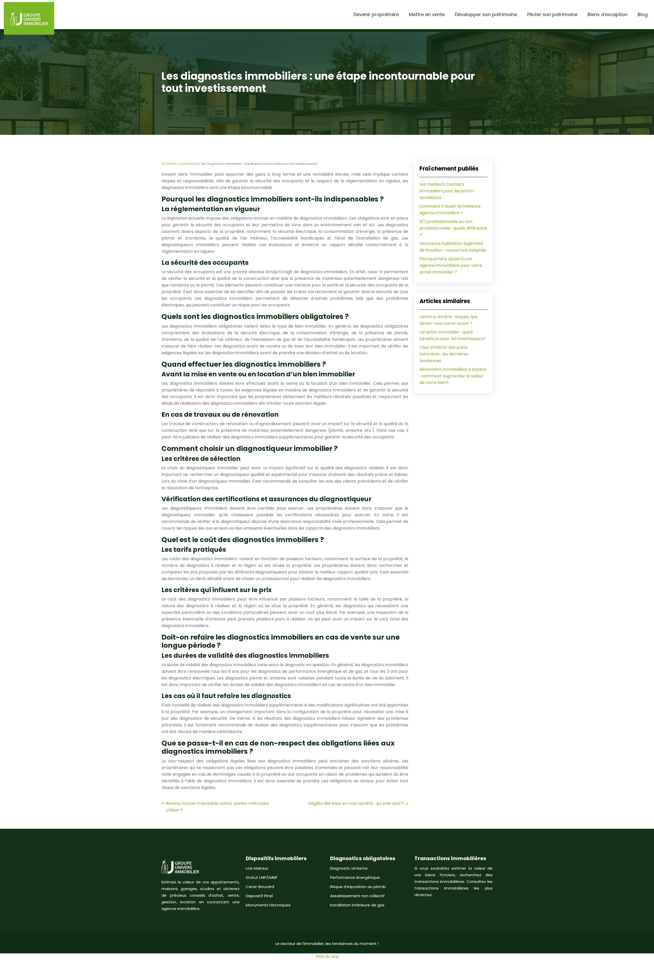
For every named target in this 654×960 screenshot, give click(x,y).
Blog (643, 14)
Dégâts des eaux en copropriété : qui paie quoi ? (356, 803)
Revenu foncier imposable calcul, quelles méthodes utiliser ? (217, 806)
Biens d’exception (607, 14)
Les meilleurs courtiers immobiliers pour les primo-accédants (447, 190)
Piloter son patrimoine (552, 14)
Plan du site (327, 956)
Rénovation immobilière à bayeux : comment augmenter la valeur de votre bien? (452, 376)
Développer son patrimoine (486, 14)
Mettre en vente (427, 14)
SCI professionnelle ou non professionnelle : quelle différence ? (453, 228)
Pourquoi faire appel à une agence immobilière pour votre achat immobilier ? (450, 265)
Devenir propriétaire (376, 14)
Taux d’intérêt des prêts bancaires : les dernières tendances (443, 354)
